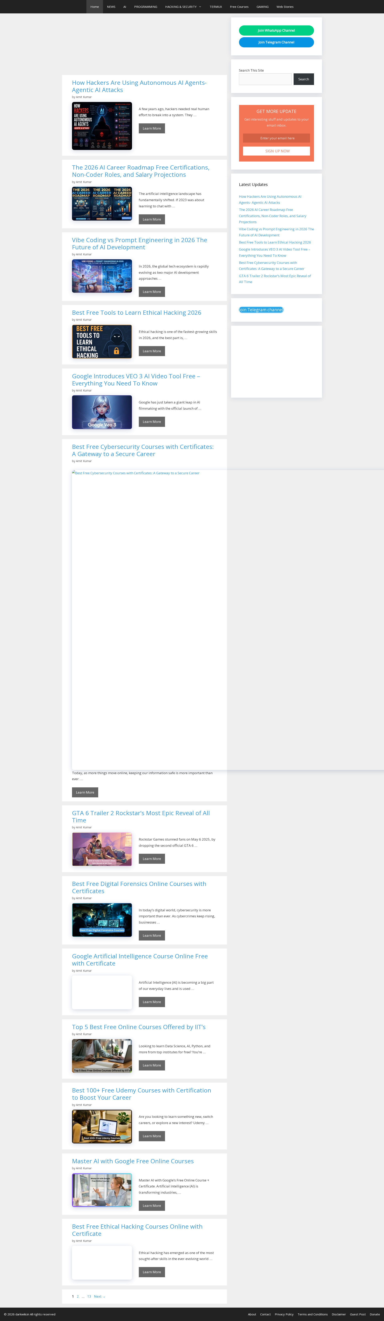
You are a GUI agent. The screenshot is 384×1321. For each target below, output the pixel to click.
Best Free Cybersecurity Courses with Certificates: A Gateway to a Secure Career (143, 450)
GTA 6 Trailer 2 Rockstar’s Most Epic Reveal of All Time (141, 816)
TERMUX (216, 7)
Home (94, 7)
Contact (265, 1314)
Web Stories (285, 7)
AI (124, 7)
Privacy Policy (284, 1314)
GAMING (263, 7)
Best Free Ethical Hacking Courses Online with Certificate (137, 1230)
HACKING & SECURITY (181, 7)
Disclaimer (339, 1314)
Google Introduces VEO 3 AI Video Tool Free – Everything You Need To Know (136, 379)
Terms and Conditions (313, 1314)
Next (100, 1296)
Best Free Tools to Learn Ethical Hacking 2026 (136, 312)
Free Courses (239, 7)
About (252, 1314)
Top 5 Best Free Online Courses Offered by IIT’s (139, 1027)
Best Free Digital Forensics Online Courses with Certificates (139, 887)
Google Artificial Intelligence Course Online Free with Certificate (140, 959)
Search (303, 79)
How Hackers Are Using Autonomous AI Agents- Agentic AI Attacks (139, 86)
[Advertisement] (144, 45)
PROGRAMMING (145, 7)
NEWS (111, 7)
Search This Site (251, 70)
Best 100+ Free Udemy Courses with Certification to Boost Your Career (141, 1093)
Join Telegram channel (261, 310)
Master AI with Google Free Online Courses (133, 1161)
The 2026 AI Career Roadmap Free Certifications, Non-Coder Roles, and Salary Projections (141, 171)
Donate (375, 1314)
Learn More (152, 128)
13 (89, 1296)
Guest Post (358, 1314)
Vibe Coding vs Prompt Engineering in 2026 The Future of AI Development (139, 243)
